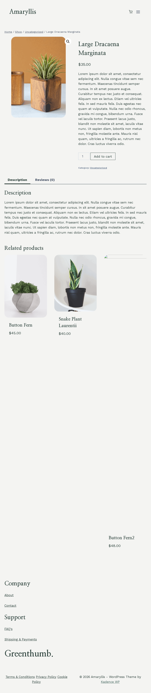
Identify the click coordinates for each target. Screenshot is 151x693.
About (9, 595)
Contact (10, 605)
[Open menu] (138, 12)
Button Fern (20, 325)
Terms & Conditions (20, 677)
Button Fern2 (121, 538)
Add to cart (103, 156)
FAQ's (8, 629)
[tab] (17, 180)
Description (17, 180)
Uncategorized (98, 168)
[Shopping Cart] (130, 12)
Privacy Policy (46, 677)
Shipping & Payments (20, 639)
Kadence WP (110, 682)
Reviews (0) (45, 180)
